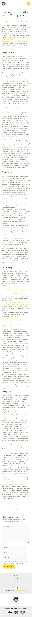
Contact (16, 584)
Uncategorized (17, 18)
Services (16, 578)
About (16, 581)
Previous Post (16, 505)
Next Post (16, 509)
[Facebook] (14, 588)
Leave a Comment (7, 18)
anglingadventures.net (21, 590)
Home (16, 575)
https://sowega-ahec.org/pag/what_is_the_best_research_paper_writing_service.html (16, 319)
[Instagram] (17, 588)
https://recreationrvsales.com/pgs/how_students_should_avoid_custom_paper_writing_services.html (16, 304)
